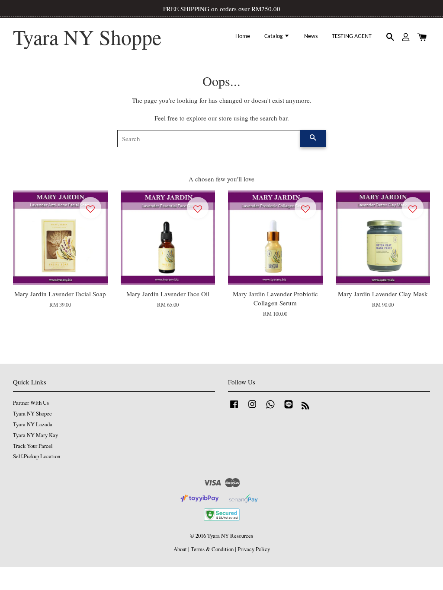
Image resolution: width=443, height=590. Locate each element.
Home (242, 36)
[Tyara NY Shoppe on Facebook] (234, 408)
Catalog (274, 36)
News (311, 36)
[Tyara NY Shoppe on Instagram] (252, 408)
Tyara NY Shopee (32, 413)
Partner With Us (31, 402)
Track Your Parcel (33, 446)
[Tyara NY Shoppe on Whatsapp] (270, 408)
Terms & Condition (212, 549)
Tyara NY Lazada (32, 424)
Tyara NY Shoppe (87, 37)
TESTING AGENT (352, 36)
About (180, 549)
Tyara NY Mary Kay (35, 435)
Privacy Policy (254, 549)
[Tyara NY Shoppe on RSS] (305, 407)
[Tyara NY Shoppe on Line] (288, 408)
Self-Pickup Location (36, 456)
